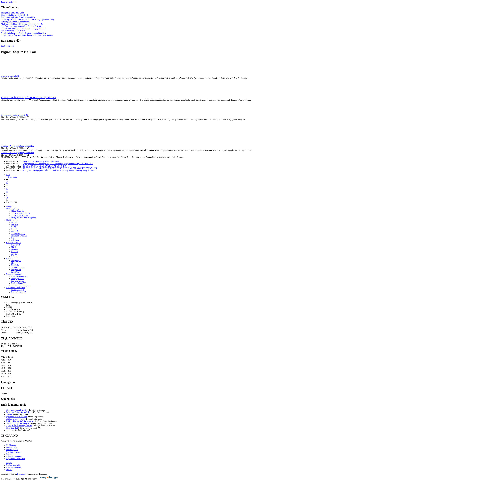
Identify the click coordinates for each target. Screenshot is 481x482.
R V (12, 238)
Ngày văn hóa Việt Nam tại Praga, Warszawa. (41, 161)
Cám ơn (9, 414)
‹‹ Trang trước (11, 177)
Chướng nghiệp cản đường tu (17, 423)
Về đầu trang (11, 445)
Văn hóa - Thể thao (13, 243)
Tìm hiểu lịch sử (17, 281)
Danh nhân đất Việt (18, 283)
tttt (7, 430)
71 (7, 198)
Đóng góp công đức (19, 292)
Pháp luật (14, 231)
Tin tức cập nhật (17, 290)
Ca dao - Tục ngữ (18, 267)
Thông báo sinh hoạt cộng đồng (23, 218)
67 (7, 189)
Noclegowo (21, 474)
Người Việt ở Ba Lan (19, 215)
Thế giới (14, 224)
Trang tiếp (20, 13)
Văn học (9, 258)
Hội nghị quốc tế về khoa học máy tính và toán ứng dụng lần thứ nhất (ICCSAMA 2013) (58, 164)
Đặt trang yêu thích (13, 467)
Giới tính (14, 256)
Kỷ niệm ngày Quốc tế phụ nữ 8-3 (14, 115)
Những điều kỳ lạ (18, 233)
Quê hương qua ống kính (21, 285)
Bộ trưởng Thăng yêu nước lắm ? (19, 412)
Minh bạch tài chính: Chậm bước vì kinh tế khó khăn (22, 24)
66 (7, 186)
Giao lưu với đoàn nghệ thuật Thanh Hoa (17, 146)
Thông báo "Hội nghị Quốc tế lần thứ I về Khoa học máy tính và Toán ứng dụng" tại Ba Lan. (60, 170)
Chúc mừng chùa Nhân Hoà (17, 410)
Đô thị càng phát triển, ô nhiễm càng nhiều (18, 17)
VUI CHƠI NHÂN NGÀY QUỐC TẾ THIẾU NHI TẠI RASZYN (28, 98)
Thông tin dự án (17, 211)
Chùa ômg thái (12, 428)
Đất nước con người (14, 274)
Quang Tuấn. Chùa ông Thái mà (19, 426)
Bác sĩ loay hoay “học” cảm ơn (13, 31)
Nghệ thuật (15, 245)
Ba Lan (14, 222)
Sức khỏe (15, 254)
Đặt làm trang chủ (13, 465)
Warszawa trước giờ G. (10, 76)
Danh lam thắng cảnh (19, 276)
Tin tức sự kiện (12, 220)
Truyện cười (16, 270)
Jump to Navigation (9, 2)
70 (7, 195)
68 (7, 191)
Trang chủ (10, 206)
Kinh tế (14, 229)
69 (7, 193)
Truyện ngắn (16, 261)
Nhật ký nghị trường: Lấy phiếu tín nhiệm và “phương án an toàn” (27, 35)
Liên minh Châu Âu (19, 236)
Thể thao (14, 247)
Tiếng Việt (15, 272)
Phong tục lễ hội (17, 279)
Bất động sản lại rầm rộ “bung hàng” (15, 22)
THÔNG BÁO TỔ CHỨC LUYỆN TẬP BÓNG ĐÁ (44, 166)
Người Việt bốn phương (20, 213)
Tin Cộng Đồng (7, 46)
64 (7, 182)
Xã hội (13, 227)
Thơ (12, 263)
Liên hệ (9, 463)
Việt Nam (15, 240)
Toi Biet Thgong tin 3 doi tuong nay (20, 421)
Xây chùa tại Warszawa (15, 288)
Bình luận (15, 265)
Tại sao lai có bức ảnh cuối (16, 417)
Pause (13, 13)
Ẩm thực (14, 252)
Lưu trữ (9, 470)
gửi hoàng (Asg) (12, 419)
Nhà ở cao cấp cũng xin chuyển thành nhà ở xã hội (21, 26)
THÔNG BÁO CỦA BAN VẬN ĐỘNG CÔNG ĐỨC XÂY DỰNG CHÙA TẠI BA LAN (60, 168)
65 (7, 184)
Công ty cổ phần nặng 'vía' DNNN (15, 15)
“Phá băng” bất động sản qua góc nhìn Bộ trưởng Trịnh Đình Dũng (27, 19)
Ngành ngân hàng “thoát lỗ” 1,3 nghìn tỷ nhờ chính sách (23, 33)
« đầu (8, 175)
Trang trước (5, 13)
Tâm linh (14, 249)
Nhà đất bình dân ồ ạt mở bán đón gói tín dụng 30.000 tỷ (23, 28)
